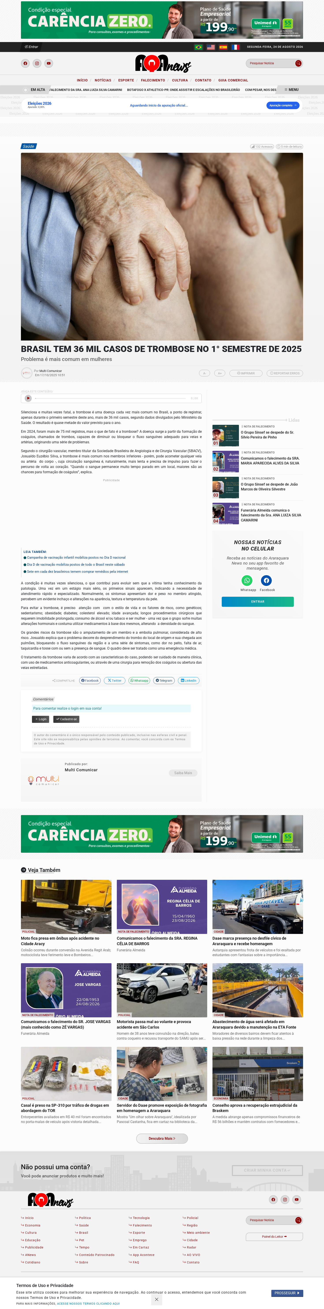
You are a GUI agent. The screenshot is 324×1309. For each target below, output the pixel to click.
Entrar (33, 47)
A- (204, 373)
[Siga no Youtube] (48, 63)
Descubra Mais (160, 1138)
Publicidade (33, 1247)
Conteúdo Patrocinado (96, 1255)
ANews (30, 1255)
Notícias (105, 80)
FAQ (135, 1262)
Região (192, 1225)
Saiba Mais (183, 773)
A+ (220, 373)
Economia (32, 1225)
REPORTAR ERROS (286, 373)
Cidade (192, 1240)
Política (84, 1218)
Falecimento (155, 80)
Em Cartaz (140, 1247)
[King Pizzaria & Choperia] (162, 20)
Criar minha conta (265, 1170)
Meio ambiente (198, 1233)
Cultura (182, 80)
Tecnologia (141, 1218)
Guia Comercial (233, 80)
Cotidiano (32, 1262)
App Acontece (143, 1255)
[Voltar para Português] (198, 47)
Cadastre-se (68, 719)
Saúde (83, 1225)
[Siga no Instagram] (37, 63)
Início (84, 80)
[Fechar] (156, 1299)
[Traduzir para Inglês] (211, 47)
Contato (205, 80)
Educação (32, 1240)
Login (42, 719)
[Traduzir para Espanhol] (223, 47)
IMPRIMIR (247, 373)
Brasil (83, 1233)
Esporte (128, 80)
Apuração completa (281, 105)
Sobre (83, 1262)
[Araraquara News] (162, 63)
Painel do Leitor (273, 1237)
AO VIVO (193, 1255)
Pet (81, 1240)
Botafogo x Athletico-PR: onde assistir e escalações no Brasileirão (167, 90)
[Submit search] (298, 63)
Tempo (83, 1247)
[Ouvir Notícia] (28, 398)
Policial (192, 1218)
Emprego (139, 1240)
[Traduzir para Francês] (235, 47)
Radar (191, 1247)
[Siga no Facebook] (25, 63)
